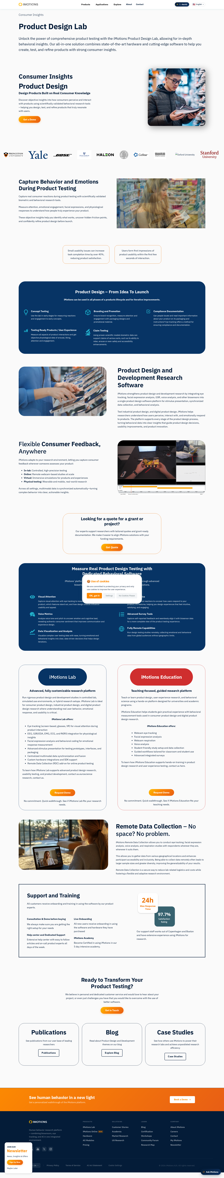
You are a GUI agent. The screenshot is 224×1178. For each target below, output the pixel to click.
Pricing (86, 1145)
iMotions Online (92, 1131)
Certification (147, 1131)
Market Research (120, 1136)
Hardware (87, 1136)
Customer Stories (120, 1127)
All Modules (88, 1140)
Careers (174, 1131)
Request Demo (63, 792)
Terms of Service (73, 1165)
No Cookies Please (127, 595)
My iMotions (176, 1140)
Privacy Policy (53, 1165)
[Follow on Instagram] (50, 1149)
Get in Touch (112, 1010)
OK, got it (94, 595)
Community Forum (150, 1140)
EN (35, 1165)
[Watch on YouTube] (38, 1149)
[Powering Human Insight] (28, 4)
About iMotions (177, 1127)
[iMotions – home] (38, 1121)
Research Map (148, 1145)
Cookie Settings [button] (115, 1165)
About (129, 4)
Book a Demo (181, 1099)
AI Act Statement (94, 1165)
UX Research (118, 1140)
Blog (143, 1127)
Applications (102, 4)
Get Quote (112, 547)
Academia (116, 1131)
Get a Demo (29, 119)
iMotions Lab (89, 1127)
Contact (140, 4)
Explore (117, 4)
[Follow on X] (44, 1149)
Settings (109, 595)
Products (85, 4)
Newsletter (175, 1145)
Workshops (146, 1136)
